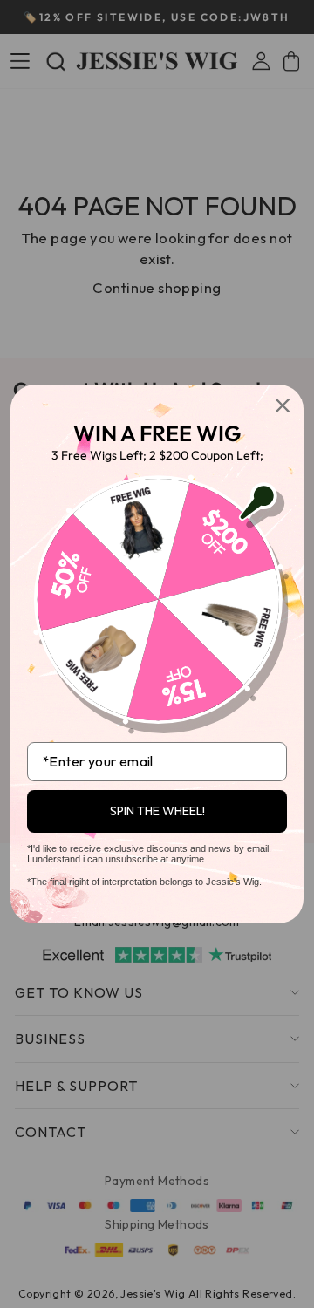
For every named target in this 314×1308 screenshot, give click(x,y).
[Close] (283, 405)
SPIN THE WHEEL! (157, 811)
